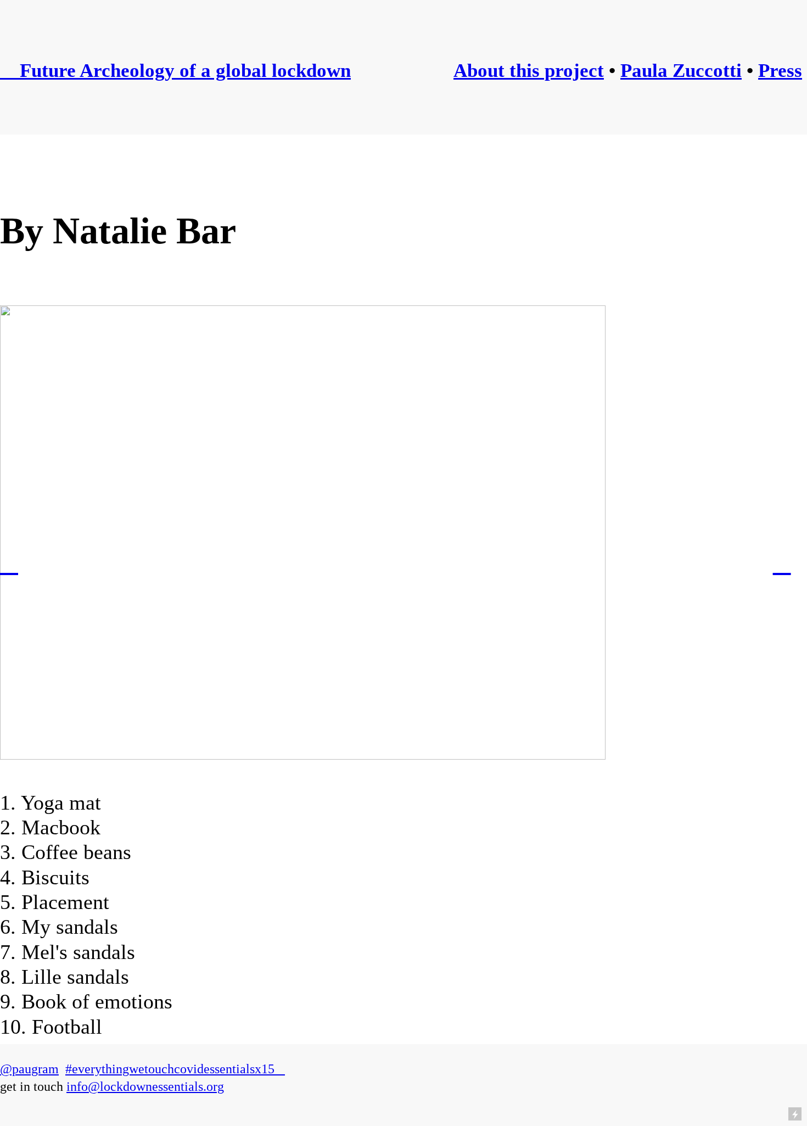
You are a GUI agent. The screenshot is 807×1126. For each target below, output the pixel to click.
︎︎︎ (9, 563)
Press (780, 70)
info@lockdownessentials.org (145, 1086)
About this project (528, 70)
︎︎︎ (782, 563)
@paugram (29, 1069)
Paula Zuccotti (681, 70)
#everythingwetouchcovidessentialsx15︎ (175, 1069)
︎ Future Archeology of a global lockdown (175, 70)
